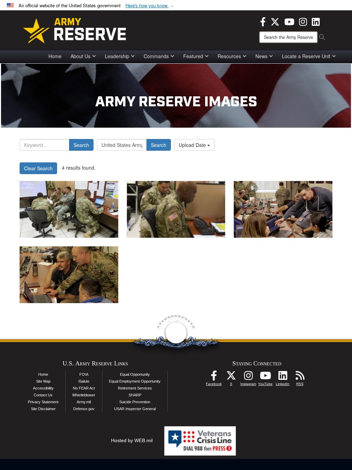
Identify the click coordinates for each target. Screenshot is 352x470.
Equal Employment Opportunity (135, 381)
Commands (156, 56)
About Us (80, 56)
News (261, 56)
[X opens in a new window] (275, 21)
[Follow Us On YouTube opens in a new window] (265, 377)
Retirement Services (135, 388)
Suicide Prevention (134, 402)
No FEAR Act (84, 388)
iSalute (83, 381)
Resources (229, 56)
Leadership (117, 56)
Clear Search (38, 168)
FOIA (83, 374)
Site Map (43, 381)
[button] (150, 5)
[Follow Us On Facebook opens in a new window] (213, 377)
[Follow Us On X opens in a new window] (231, 377)
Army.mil (84, 402)
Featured (193, 56)
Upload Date (193, 144)
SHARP (135, 395)
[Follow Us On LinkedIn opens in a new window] (282, 377)
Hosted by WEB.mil (132, 440)
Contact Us (43, 395)
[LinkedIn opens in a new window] (316, 21)
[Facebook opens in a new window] (263, 21)
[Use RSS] (299, 377)
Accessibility (43, 388)
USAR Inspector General (135, 409)
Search (81, 144)
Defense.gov (84, 409)
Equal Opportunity (135, 374)
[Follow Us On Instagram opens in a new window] (248, 377)
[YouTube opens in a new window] (289, 21)
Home (55, 56)
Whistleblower (83, 395)
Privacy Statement (43, 402)
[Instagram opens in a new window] (303, 21)
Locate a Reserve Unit (306, 56)
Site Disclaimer (43, 409)
